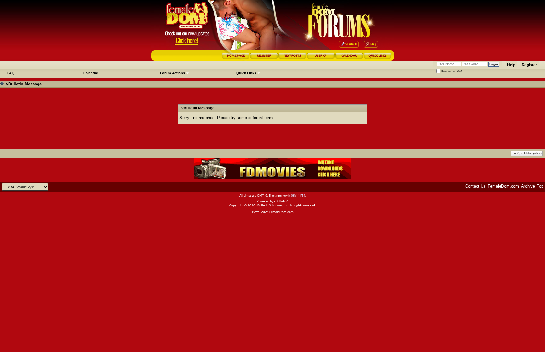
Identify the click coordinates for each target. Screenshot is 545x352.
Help (511, 65)
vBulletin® (281, 201)
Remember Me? (451, 71)
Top (540, 186)
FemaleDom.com (503, 186)
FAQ (11, 73)
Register (529, 65)
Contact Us (475, 186)
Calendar (90, 73)
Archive (528, 186)
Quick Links (246, 73)
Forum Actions (172, 73)
